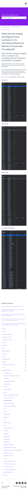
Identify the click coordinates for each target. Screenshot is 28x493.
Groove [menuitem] (4, 353)
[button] (25, 329)
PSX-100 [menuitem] (6, 431)
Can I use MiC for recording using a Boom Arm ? (12, 306)
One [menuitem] (5, 425)
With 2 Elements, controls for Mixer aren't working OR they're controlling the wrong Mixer (13, 319)
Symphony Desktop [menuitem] (7, 334)
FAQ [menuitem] (3, 367)
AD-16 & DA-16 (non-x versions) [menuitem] (12, 376)
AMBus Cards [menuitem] (7, 384)
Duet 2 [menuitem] (5, 392)
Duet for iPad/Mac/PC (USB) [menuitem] (11, 395)
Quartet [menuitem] (6, 433)
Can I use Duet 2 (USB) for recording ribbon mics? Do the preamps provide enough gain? (14, 324)
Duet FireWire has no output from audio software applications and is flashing (13, 310)
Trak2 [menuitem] (5, 458)
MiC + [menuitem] (3, 348)
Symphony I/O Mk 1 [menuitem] (8, 453)
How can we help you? (10, 15)
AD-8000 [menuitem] (6, 378)
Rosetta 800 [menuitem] (7, 439)
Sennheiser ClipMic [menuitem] (8, 444)
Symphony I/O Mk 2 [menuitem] (7, 340)
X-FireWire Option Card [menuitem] (10, 464)
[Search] (25, 18)
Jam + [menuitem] (3, 356)
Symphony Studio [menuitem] (6, 337)
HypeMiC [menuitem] (4, 345)
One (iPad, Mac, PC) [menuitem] (9, 428)
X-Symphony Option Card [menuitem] (10, 469)
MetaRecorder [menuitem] (6, 359)
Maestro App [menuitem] (7, 414)
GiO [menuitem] (5, 409)
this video (6, 77)
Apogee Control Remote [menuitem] (8, 364)
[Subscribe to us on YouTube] (25, 483)
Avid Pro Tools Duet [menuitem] (9, 398)
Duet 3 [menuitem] (4, 331)
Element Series (5, 30)
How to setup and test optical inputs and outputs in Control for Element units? (13, 315)
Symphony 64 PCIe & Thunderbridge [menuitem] (13, 450)
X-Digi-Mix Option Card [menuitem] (9, 461)
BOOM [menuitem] (3, 329)
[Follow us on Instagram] (20, 483)
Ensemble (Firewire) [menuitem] (9, 403)
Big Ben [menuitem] (5, 387)
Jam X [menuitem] (3, 342)
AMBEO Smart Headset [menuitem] (9, 381)
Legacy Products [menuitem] (6, 370)
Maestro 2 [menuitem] (6, 417)
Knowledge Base (6, 27)
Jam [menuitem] (5, 411)
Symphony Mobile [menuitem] (8, 455)
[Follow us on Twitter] (22, 483)
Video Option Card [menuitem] (8, 472)
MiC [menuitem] (5, 420)
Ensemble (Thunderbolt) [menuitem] (10, 406)
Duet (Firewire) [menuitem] (7, 389)
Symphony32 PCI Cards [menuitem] (10, 447)
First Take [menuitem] (4, 475)
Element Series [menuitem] (8, 400)
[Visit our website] (17, 483)
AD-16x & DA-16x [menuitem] (8, 373)
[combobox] (13, 18)
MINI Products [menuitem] (7, 422)
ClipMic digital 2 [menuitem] (6, 351)
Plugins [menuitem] (4, 362)
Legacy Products (16, 27)
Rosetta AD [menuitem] (6, 442)
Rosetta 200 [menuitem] (7, 436)
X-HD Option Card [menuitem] (8, 467)
